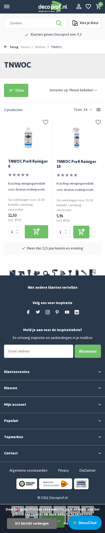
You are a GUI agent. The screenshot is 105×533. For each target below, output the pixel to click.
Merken (40, 47)
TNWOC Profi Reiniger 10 (76, 164)
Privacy (63, 470)
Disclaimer (87, 470)
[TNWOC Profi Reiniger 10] (77, 138)
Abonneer (88, 351)
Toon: (78, 110)
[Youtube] (67, 312)
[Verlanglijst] (88, 7)
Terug (13, 47)
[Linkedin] (77, 312)
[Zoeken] (59, 23)
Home (25, 47)
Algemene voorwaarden (28, 470)
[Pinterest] (57, 312)
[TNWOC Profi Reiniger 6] (28, 138)
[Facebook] (28, 312)
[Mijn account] (78, 7)
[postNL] (55, 483)
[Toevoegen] (81, 232)
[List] (98, 109)
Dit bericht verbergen (32, 523)
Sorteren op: (59, 90)
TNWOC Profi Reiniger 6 (28, 163)
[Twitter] (38, 312)
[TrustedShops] (26, 483)
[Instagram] (48, 312)
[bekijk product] (36, 231)
